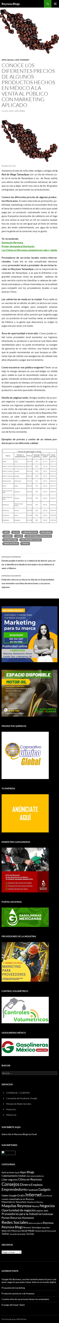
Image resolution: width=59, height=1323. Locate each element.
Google (13, 1195)
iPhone (49, 1195)
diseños (7, 536)
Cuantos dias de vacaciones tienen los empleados (25, 1299)
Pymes (6, 1217)
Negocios (47, 1205)
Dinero (25, 1184)
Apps (4, 60)
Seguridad (46, 1228)
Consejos (10, 1184)
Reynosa (48, 1222)
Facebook (32, 1189)
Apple (17, 1172)
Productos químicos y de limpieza (18, 1293)
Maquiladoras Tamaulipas (14, 1201)
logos (19, 536)
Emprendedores (14, 1189)
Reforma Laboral (35, 1223)
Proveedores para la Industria (21, 1214)
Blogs (10, 60)
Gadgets (44, 1189)
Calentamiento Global (13, 1175)
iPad (44, 1196)
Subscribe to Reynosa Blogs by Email (19, 1134)
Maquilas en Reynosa (35, 1202)
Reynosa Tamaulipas (32, 1227)
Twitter (5, 1233)
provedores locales (31, 540)
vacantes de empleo (18, 1234)
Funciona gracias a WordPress (14, 1319)
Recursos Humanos (22, 1217)
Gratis (21, 1195)
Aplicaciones (8, 1172)
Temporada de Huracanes (45, 1231)
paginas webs (10, 540)
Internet (24, 60)
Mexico (35, 1206)
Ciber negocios (30, 532)
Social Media (27, 1230)
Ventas (25, 544)
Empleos (37, 1184)
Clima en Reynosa (30, 1179)
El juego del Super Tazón (13, 1304)
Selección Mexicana (11, 1230)
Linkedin (5, 1199)
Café (16, 60)
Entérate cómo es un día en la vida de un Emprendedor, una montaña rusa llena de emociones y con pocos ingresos (28, 581)
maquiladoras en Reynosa (21, 1199)
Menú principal (55, 4)
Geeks (5, 1195)
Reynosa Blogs (11, 4)
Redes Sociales (11, 544)
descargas (46, 532)
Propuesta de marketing (13, 1287)
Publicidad (47, 1213)
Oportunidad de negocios (38, 536)
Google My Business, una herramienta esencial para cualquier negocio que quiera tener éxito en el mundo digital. (29, 1280)
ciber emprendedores (35, 1176)
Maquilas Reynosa (16, 1205)
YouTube (30, 1234)
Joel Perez (20, 111)
